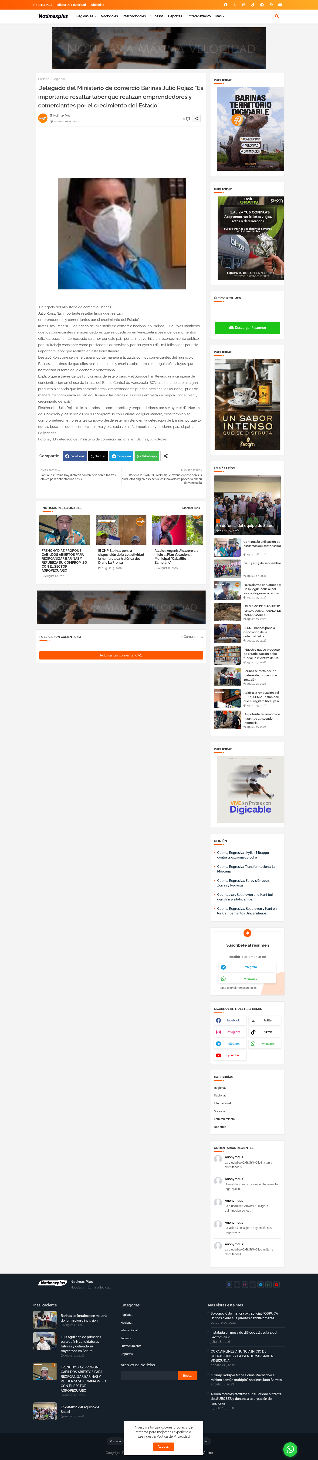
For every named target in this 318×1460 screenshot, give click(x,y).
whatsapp (250, 978)
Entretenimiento (199, 16)
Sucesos (156, 16)
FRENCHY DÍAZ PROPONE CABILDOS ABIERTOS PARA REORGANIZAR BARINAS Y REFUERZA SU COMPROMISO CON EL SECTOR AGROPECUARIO (64, 560)
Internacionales (134, 16)
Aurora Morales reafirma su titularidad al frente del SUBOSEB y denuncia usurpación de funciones (246, 1398)
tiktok (268, 1032)
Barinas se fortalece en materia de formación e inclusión (260, 675)
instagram (233, 1032)
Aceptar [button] (164, 1446)
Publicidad (96, 5)
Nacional (220, 1095)
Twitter (100, 456)
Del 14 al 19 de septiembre (262, 563)
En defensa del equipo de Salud (80, 1409)
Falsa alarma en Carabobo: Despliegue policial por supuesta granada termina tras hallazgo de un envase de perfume (262, 589)
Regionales (84, 16)
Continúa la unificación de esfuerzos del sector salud (262, 544)
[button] (276, 16)
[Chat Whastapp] (290, 1449)
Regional (58, 79)
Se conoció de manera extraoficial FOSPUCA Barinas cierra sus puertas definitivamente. (244, 1316)
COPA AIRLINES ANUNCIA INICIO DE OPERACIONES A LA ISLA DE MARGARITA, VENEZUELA (242, 1356)
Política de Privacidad (70, 5)
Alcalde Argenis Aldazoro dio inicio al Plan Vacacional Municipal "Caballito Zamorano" (176, 556)
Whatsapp (149, 456)
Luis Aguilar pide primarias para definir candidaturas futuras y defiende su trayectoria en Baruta (81, 1344)
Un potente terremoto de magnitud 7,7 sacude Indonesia (262, 718)
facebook (233, 1020)
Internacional (222, 1103)
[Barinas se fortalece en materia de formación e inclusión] (227, 676)
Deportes (175, 16)
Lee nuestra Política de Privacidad (164, 1436)
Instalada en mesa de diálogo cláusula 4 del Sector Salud (244, 1335)
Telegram (124, 456)
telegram (251, 967)
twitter (268, 1020)
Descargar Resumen (250, 328)
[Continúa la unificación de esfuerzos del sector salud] (227, 547)
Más (218, 16)
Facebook (78, 456)
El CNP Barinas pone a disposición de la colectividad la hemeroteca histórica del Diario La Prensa (121, 556)
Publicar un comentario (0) (121, 655)
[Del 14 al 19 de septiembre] (227, 569)
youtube (233, 1055)
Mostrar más (191, 508)
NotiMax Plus (42, 5)
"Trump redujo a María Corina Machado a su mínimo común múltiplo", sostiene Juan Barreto (246, 1377)
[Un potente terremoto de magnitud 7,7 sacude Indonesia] (227, 720)
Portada (43, 79)
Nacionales (109, 16)
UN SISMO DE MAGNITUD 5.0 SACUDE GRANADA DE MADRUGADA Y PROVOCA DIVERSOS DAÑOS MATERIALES (262, 611)
